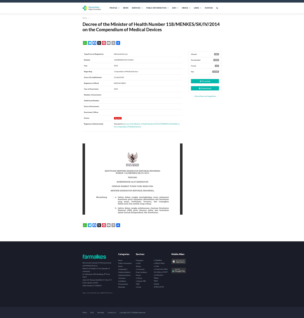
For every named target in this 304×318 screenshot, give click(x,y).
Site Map (100, 312)
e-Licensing (140, 269)
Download (206, 88)
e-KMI (138, 263)
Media (185, 8)
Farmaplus (139, 260)
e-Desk (138, 287)
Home (85, 18)
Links (196, 8)
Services (136, 8)
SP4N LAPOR (159, 287)
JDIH (174, 8)
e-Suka (156, 266)
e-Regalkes (158, 260)
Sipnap (138, 266)
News (125, 8)
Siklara (156, 278)
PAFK (156, 281)
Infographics (123, 269)
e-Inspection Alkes (161, 269)
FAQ (92, 312)
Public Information (156, 8)
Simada (156, 284)
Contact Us (111, 312)
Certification (158, 275)
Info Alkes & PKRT (161, 272)
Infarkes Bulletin (124, 272)
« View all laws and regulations (205, 96)
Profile (113, 8)
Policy (85, 312)
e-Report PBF (141, 281)
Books (120, 266)
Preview (206, 81)
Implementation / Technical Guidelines (124, 278)
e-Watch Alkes (159, 263)
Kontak (209, 8)
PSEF (138, 284)
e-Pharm (139, 278)
